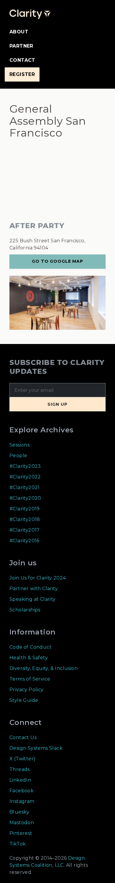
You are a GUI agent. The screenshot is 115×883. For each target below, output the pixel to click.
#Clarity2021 (24, 487)
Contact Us (23, 737)
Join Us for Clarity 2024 (37, 578)
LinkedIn (20, 780)
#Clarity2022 (25, 477)
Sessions (19, 445)
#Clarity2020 (25, 498)
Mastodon (21, 822)
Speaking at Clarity (32, 599)
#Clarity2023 (25, 466)
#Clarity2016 (24, 540)
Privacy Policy (26, 689)
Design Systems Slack (36, 748)
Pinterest (20, 833)
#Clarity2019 (24, 509)
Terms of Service (29, 679)
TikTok (17, 844)
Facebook (21, 790)
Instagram (21, 801)
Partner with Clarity (33, 588)
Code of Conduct (30, 647)
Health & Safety (28, 657)
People (18, 455)
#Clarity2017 (24, 530)
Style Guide (23, 700)
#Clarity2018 (24, 519)
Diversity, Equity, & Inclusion (43, 668)
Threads (19, 769)
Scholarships (24, 610)
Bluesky (19, 812)
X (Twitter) (22, 759)
